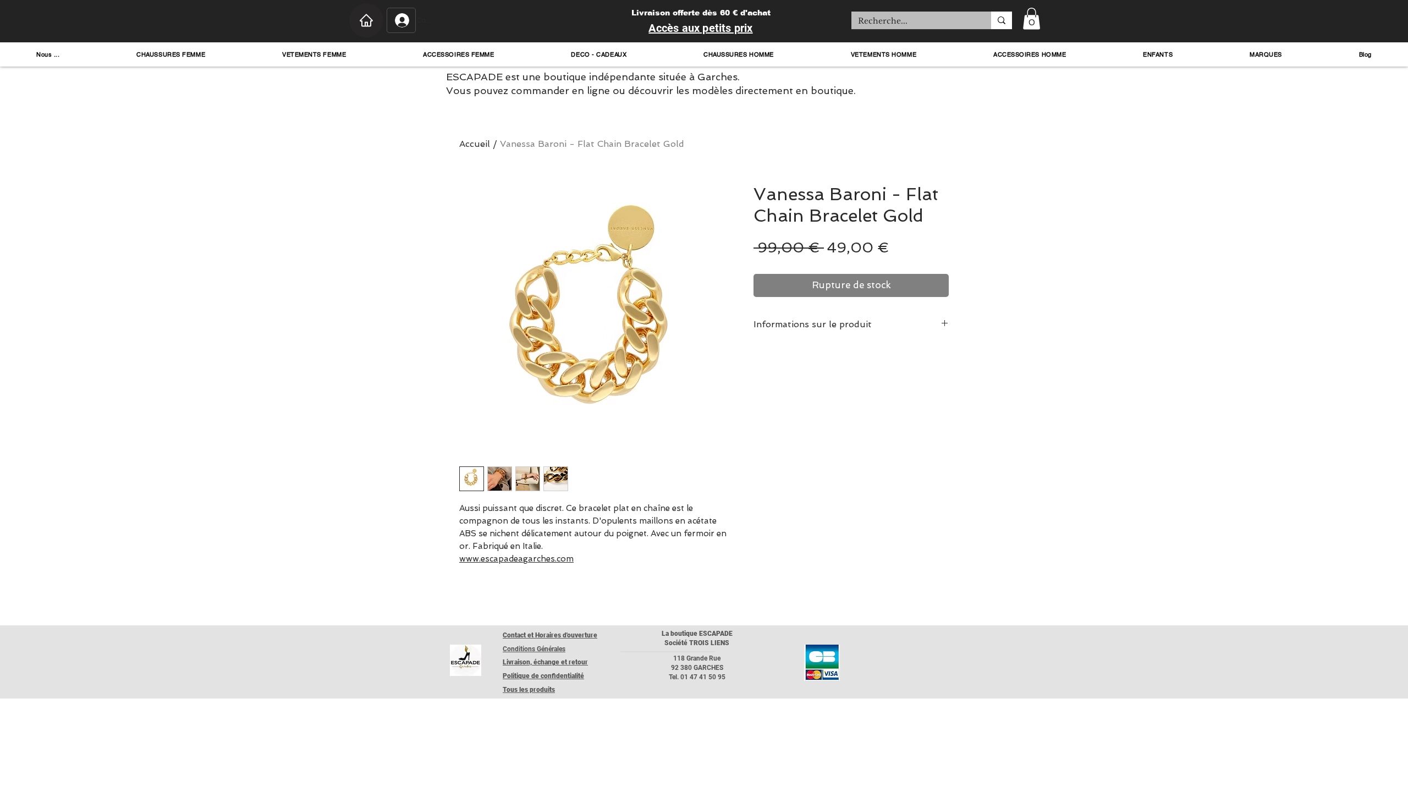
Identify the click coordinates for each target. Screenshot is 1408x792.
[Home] (366, 20)
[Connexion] (401, 20)
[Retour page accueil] (465, 660)
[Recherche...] (1001, 20)
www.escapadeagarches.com (516, 559)
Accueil (474, 144)
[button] (1031, 18)
